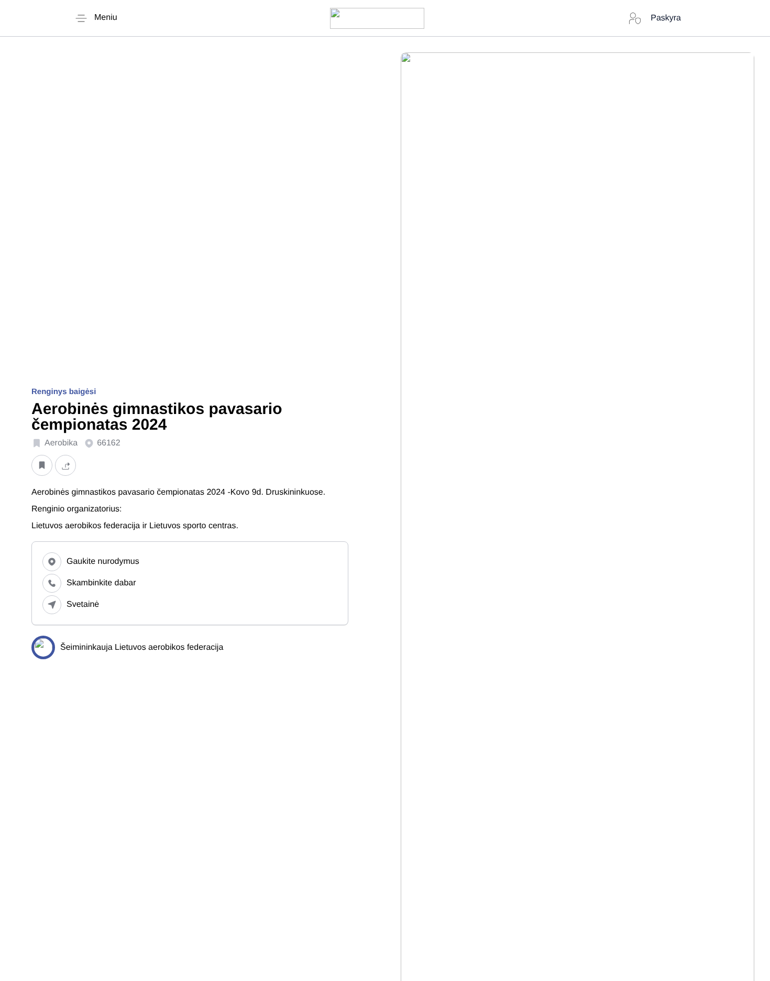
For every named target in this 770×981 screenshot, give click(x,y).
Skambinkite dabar (101, 583)
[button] (41, 465)
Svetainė (83, 604)
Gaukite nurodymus (103, 561)
